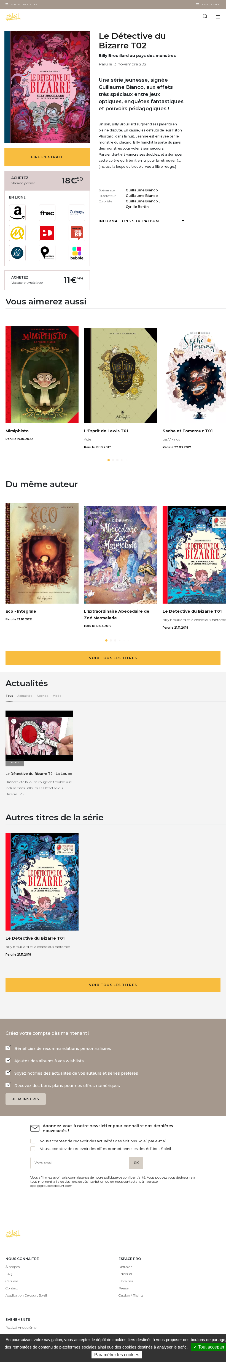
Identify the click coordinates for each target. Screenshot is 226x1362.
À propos (13, 1267)
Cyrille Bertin (137, 207)
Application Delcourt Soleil (26, 1295)
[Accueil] (56, 17)
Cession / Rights (131, 1295)
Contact (12, 1288)
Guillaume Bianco (142, 190)
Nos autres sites (24, 4)
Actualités (24, 696)
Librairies (126, 1281)
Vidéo (57, 696)
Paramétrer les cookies (116, 1354)
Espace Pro (210, 4)
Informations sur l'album (129, 221)
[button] (108, 460)
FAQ (9, 1274)
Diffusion (126, 1267)
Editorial (125, 1274)
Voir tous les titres (113, 658)
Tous (9, 696)
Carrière (12, 1281)
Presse (123, 1288)
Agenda (43, 696)
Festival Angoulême (21, 1327)
